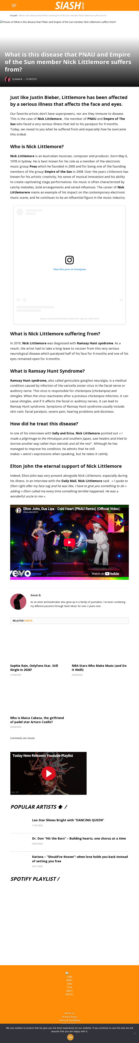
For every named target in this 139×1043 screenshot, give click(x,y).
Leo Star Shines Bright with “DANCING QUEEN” (68, 820)
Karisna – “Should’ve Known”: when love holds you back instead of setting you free (80, 859)
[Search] (125, 5)
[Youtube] (74, 1003)
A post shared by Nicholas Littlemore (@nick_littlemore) (69, 318)
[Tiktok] (83, 1003)
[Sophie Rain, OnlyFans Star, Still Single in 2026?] (38, 645)
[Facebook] (55, 1003)
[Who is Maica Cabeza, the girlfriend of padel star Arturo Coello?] (38, 697)
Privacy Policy (69, 1016)
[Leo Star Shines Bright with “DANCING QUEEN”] (19, 824)
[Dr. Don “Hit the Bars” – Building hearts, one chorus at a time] (19, 842)
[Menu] (14, 5)
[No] (134, 1033)
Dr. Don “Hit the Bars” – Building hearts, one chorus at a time (79, 838)
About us (69, 1013)
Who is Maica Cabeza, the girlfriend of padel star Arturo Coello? (37, 720)
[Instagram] (65, 1003)
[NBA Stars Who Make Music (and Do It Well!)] (100, 645)
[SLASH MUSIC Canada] (69, 5)
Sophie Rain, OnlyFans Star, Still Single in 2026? (34, 668)
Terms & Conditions (69, 1020)
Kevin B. (19, 79)
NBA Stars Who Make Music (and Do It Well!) (99, 668)
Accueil (13, 15)
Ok (70, 1037)
